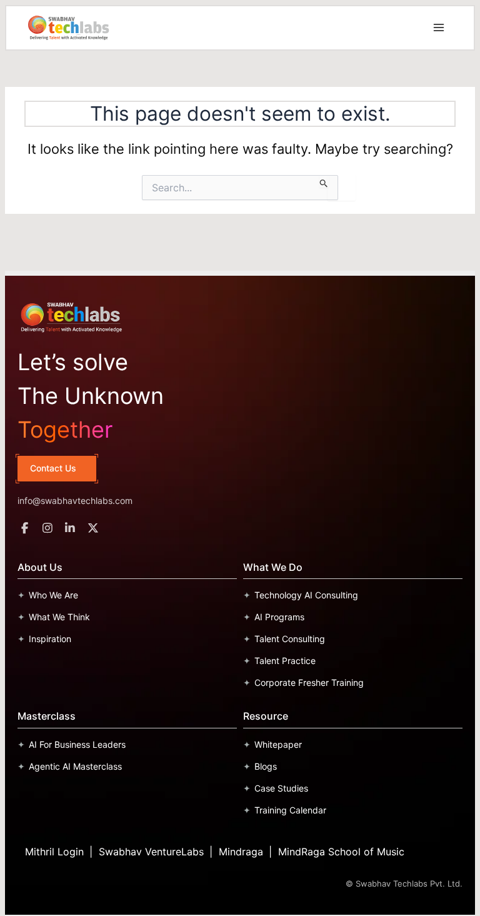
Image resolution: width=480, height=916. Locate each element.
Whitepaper (278, 744)
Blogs (265, 766)
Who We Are (53, 595)
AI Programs (279, 617)
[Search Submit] (324, 181)
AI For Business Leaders (77, 744)
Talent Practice (285, 660)
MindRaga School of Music (341, 851)
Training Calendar (290, 810)
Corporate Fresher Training (309, 682)
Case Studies (281, 788)
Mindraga (241, 851)
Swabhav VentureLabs (151, 851)
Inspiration (50, 638)
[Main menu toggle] (439, 27)
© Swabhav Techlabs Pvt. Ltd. (404, 883)
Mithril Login (54, 851)
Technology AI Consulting (306, 595)
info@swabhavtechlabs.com (75, 500)
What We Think (59, 617)
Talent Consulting (289, 638)
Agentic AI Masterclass (75, 766)
